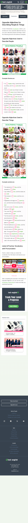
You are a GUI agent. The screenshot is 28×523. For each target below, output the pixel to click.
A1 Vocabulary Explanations (13, 10)
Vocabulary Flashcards (8, 282)
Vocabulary (16, 28)
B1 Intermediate (14, 449)
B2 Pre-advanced (14, 453)
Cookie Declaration (14, 438)
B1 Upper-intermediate (14, 451)
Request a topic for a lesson (14, 415)
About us (14, 430)
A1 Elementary (14, 445)
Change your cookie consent (14, 417)
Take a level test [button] (14, 401)
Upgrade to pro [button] (14, 404)
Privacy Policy (14, 434)
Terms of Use (14, 432)
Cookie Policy (14, 436)
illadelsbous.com (14, 471)
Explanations (3, 10)
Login (22, 2)
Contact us (14, 413)
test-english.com (14, 465)
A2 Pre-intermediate (14, 447)
